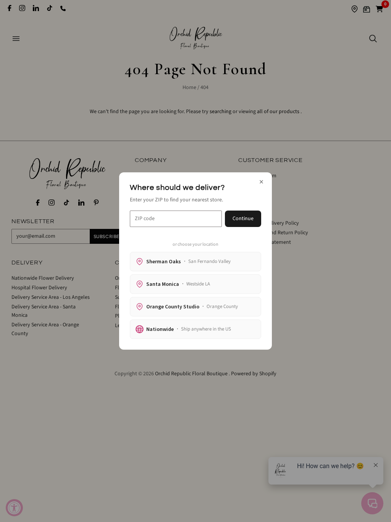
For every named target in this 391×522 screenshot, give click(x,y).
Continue (243, 218)
